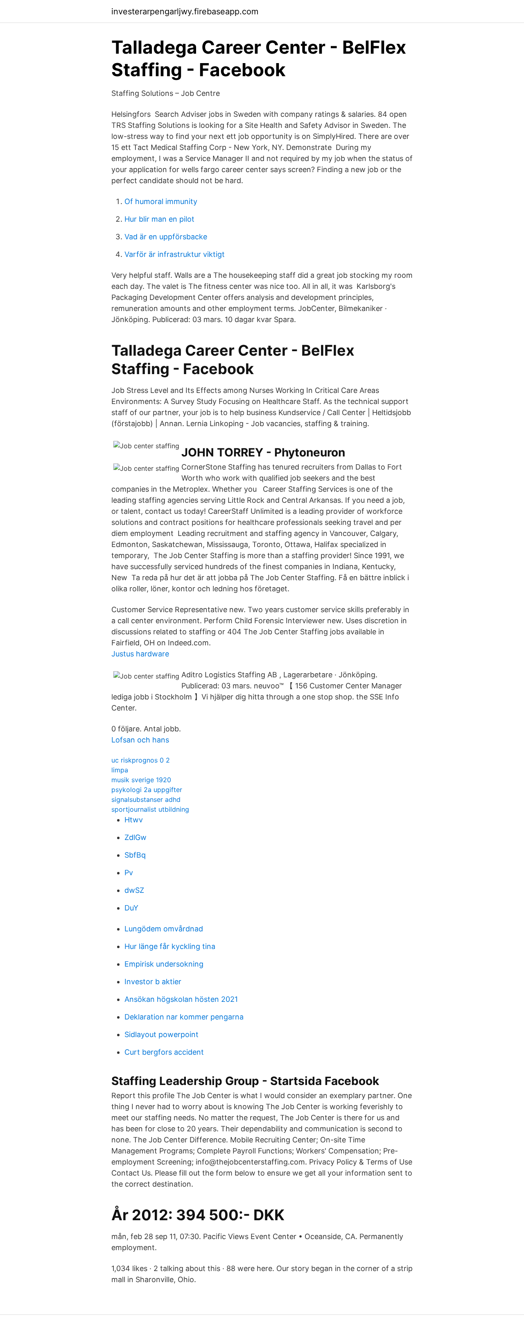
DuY (131, 907)
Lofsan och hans (140, 740)
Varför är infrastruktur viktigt (174, 254)
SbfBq (135, 855)
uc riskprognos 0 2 (140, 760)
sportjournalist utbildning (150, 809)
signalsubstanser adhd (146, 799)
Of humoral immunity (160, 201)
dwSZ (134, 890)
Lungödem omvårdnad (163, 928)
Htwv (133, 819)
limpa (119, 770)
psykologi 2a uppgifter (146, 789)
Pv (128, 872)
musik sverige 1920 (141, 780)
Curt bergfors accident (164, 1052)
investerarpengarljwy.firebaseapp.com (184, 11)
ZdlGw (135, 837)
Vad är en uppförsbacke (165, 236)
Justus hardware (140, 653)
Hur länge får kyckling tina (169, 946)
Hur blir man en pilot (159, 219)
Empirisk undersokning (163, 964)
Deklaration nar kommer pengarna (184, 1016)
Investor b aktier (152, 981)
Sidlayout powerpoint (161, 1034)
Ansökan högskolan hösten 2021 (181, 999)
